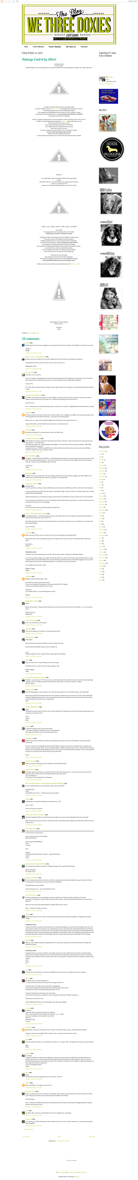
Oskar (27, 660)
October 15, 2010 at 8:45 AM (33, 452)
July (100, 482)
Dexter (27, 343)
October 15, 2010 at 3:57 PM (33, 860)
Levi (26, 969)
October (101, 459)
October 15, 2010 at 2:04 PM (33, 686)
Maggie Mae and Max (31, 601)
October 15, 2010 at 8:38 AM (33, 435)
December (102, 468)
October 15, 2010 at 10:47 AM (33, 529)
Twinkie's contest (76, 264)
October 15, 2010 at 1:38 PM (33, 673)
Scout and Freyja (30, 761)
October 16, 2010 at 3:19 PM (33, 1079)
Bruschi (27, 726)
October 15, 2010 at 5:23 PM (33, 947)
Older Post (92, 1136)
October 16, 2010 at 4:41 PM (33, 1087)
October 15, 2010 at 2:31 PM (33, 734)
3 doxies (110, 77)
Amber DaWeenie (30, 456)
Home (26, 47)
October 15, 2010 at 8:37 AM (33, 426)
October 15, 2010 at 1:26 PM (33, 656)
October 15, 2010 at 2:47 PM (33, 766)
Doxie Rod (28, 1119)
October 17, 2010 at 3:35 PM (33, 1115)
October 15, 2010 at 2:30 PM (33, 722)
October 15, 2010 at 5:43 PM (33, 966)
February (101, 465)
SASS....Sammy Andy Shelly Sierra (35, 513)
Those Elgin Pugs (30, 828)
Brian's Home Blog (31, 620)
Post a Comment (28, 1129)
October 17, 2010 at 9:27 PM (33, 1125)
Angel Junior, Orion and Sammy (35, 814)
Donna (27, 1083)
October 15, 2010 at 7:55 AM (33, 409)
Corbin (27, 914)
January (101, 499)
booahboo (28, 1027)
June (100, 454)
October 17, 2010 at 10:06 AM (33, 1107)
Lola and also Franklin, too (33, 395)
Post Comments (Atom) (62, 1141)
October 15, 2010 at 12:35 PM (33, 633)
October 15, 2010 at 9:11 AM (33, 469)
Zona (27, 1039)
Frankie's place (55, 108)
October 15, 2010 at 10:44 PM (33, 1004)
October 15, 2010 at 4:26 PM (33, 910)
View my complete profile (106, 84)
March (100, 493)
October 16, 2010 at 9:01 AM (33, 1049)
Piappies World (30, 637)
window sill (64, 121)
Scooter (27, 1053)
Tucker (27, 799)
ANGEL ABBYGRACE (32, 707)
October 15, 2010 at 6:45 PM (33, 974)
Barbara (27, 940)
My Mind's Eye (29, 689)
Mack (27, 1072)
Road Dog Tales (30, 1091)
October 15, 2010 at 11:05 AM (33, 548)
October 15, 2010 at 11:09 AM (33, 597)
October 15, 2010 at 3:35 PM (33, 811)
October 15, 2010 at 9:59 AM (33, 480)
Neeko (27, 978)
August (101, 479)
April (100, 490)
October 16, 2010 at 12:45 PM (33, 1069)
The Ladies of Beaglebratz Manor (35, 677)
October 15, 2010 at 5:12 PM (33, 936)
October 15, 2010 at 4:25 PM (33, 891)
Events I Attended (38, 47)
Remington (28, 473)
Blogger (77, 1176)
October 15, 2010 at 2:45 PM (33, 757)
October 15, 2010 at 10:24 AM (33, 510)
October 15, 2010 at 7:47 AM (33, 391)
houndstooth (29, 738)
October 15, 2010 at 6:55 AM (33, 368)
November (102, 451)
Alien (27, 1110)
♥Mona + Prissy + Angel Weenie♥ (35, 356)
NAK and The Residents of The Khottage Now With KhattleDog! (44, 783)
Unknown (28, 412)
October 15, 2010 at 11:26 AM (33, 616)
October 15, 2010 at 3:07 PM (33, 779)
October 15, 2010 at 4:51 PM (33, 921)
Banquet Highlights (55, 47)
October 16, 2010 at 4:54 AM (33, 1035)
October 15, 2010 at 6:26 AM (33, 353)
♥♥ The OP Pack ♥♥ (31, 895)
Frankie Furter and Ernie (32, 438)
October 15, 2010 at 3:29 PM (33, 795)
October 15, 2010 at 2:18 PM (33, 703)
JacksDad (28, 628)
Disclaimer (84, 47)
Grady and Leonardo (31, 483)
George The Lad (30, 769)
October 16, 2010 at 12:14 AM (33, 1023)
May (100, 457)
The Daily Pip (29, 372)
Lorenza (27, 1008)
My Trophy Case (71, 47)
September (102, 476)
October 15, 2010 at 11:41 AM (33, 625)
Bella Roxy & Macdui (31, 877)
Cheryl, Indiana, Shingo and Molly (35, 864)
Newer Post (26, 1136)
